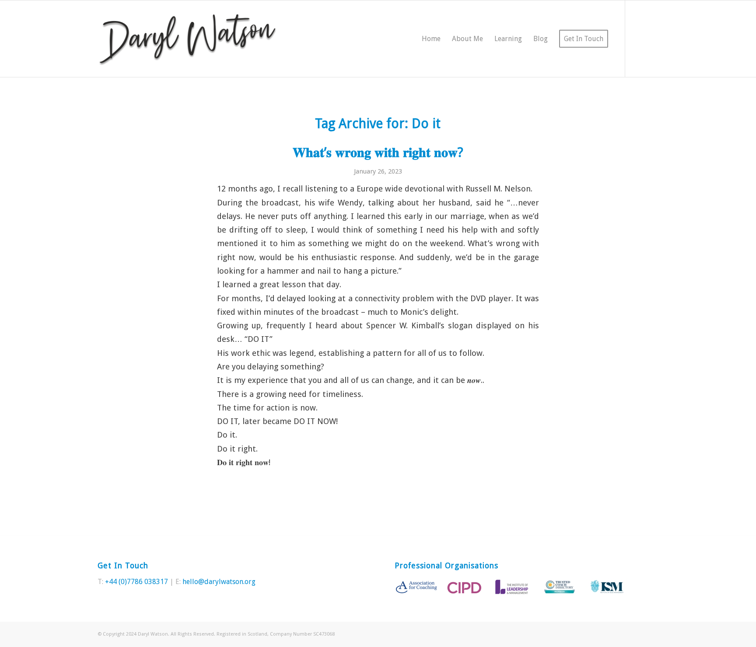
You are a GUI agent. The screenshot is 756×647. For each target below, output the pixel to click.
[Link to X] (638, 38)
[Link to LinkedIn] (651, 38)
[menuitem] (431, 38)
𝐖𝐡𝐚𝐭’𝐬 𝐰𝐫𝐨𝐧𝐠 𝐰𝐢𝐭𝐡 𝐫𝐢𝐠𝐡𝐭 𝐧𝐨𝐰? (378, 152)
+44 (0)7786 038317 (136, 581)
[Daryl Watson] (188, 38)
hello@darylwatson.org (219, 581)
